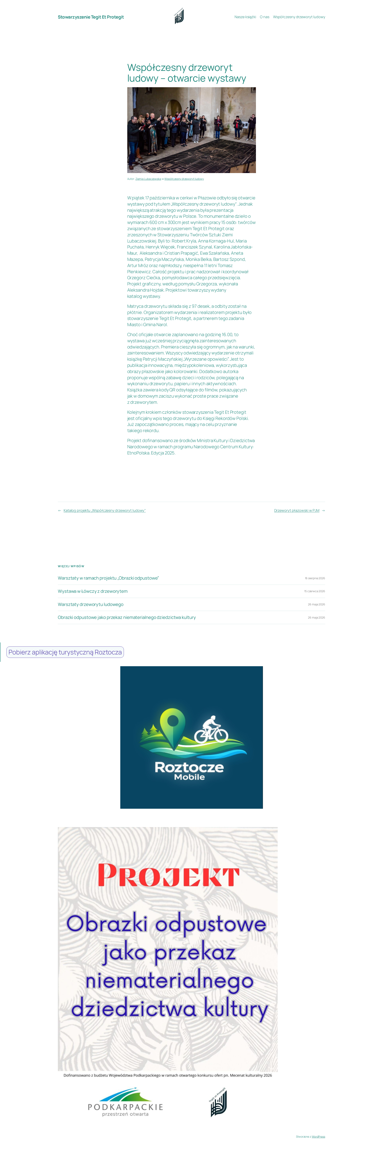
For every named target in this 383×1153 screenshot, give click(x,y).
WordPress (318, 1136)
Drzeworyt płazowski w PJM (297, 510)
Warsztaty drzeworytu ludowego (90, 604)
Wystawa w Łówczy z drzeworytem (93, 591)
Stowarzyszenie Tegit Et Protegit (91, 17)
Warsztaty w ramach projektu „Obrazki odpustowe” (108, 578)
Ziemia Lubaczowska (148, 179)
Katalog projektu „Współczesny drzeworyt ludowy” (105, 510)
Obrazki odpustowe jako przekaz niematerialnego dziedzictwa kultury (127, 617)
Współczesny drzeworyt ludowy (184, 179)
